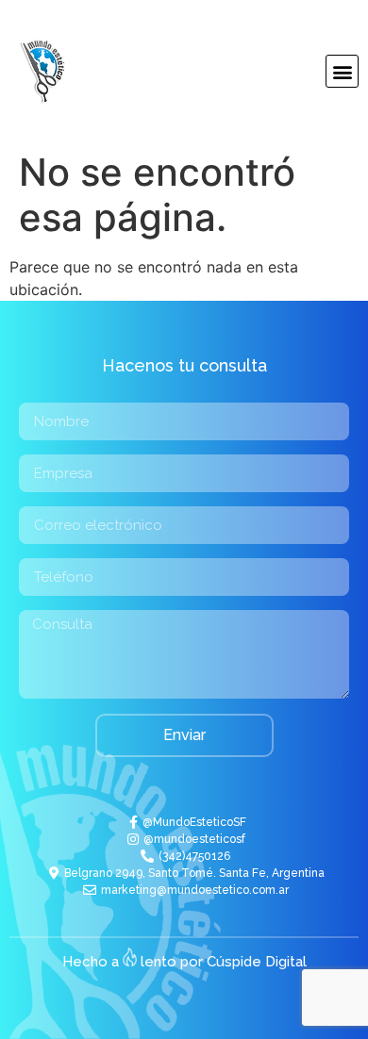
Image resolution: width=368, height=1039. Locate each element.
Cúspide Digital (257, 961)
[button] (342, 71)
